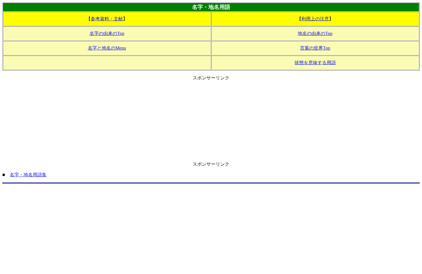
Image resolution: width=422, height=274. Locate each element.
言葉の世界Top (315, 48)
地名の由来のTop (315, 33)
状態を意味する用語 (315, 62)
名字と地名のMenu (107, 48)
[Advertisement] (211, 121)
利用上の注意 (315, 18)
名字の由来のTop (107, 33)
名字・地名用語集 (28, 174)
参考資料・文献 (107, 18)
